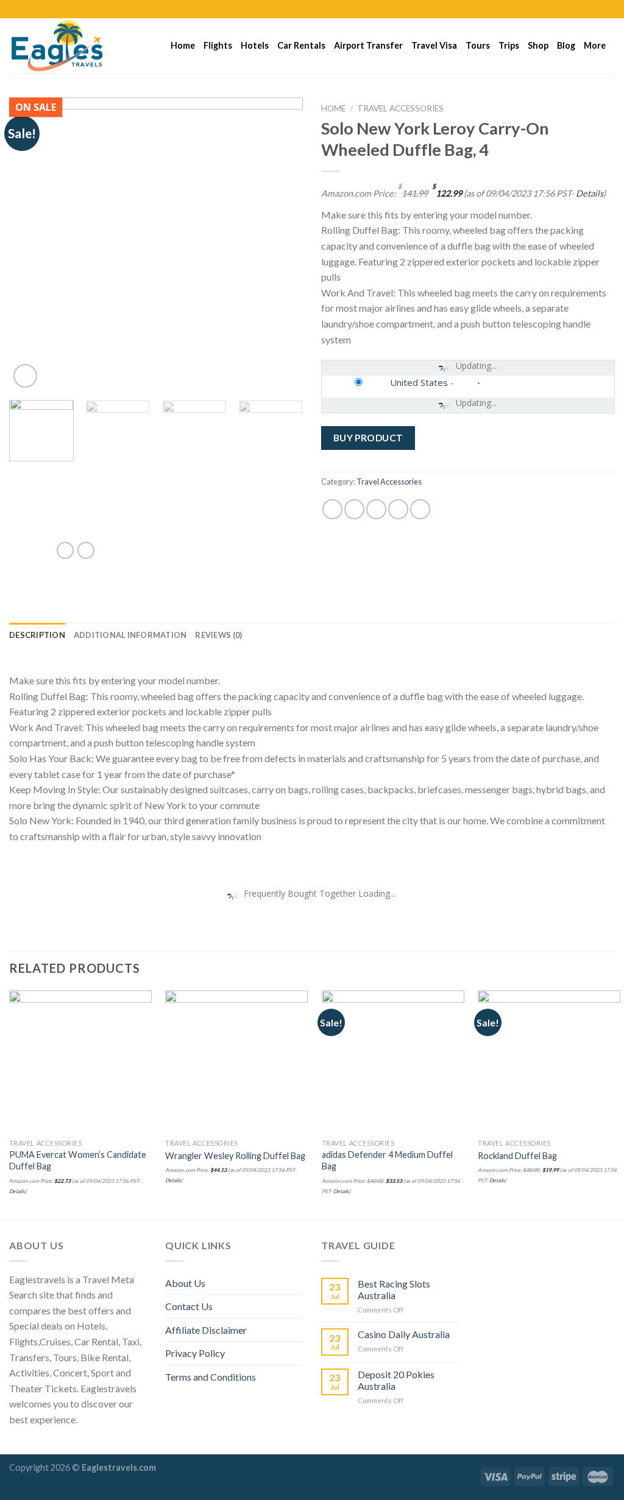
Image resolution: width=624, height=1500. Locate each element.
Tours (478, 45)
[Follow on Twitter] (597, 9)
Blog (566, 45)
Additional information (130, 635)
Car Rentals (301, 45)
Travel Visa (434, 45)
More (595, 45)
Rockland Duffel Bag (517, 1156)
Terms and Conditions (210, 1377)
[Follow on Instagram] (585, 9)
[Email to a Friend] (376, 509)
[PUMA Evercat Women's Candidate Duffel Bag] (80, 1061)
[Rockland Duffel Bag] (549, 1061)
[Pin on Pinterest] (398, 509)
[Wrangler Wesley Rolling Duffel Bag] (236, 1061)
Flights (218, 45)
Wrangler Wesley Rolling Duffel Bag (235, 1156)
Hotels (255, 45)
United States (419, 382)
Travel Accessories (400, 108)
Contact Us (189, 1306)
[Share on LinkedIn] (420, 509)
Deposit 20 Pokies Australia (396, 1380)
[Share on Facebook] (332, 509)
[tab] (37, 635)
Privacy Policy (195, 1353)
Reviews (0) (218, 635)
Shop (538, 45)
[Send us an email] (608, 9)
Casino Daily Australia (404, 1334)
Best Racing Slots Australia (394, 1289)
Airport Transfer (368, 45)
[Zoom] (25, 376)
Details (589, 193)
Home (183, 45)
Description (37, 635)
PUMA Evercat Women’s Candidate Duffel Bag (77, 1160)
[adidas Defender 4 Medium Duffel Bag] (393, 1061)
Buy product (368, 437)
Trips (508, 45)
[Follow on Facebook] (574, 9)
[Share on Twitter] (354, 509)
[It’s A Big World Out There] (70, 45)
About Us (185, 1283)
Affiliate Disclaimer (206, 1330)
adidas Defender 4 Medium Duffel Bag (387, 1160)
